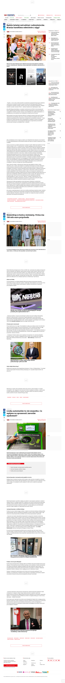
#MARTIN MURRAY (26, 397)
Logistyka (39, 19)
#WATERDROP (9, 397)
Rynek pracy (31, 19)
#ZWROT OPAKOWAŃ (10, 639)
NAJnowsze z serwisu (53, 30)
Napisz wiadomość (43, 32)
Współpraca (33, 660)
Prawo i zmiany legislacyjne (11, 21)
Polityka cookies (42, 664)
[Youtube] (59, 660)
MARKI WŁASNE (33, 17)
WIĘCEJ (58, 19)
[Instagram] (54, 660)
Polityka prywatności (33, 665)
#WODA (18, 397)
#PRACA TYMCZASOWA (10, 201)
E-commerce (23, 19)
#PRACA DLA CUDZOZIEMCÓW (30, 198)
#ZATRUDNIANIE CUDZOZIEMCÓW (12, 198)
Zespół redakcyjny (24, 661)
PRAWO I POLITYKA (41, 17)
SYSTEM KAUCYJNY (49, 17)
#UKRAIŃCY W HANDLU (21, 198)
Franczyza (52, 19)
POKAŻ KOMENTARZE (26, 207)
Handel (5, 19)
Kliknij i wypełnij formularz (10, 665)
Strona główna (5, 21)
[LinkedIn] (48, 660)
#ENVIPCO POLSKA (17, 639)
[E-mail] (4, 34)
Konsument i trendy (14, 19)
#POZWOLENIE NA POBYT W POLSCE (20, 201)
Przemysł (46, 19)
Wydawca (41, 660)
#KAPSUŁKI (14, 397)
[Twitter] (4, 29)
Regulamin (24, 664)
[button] (44, 78)
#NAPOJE (21, 397)
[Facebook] (4, 24)
